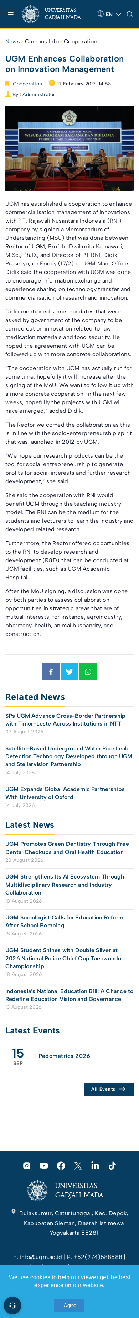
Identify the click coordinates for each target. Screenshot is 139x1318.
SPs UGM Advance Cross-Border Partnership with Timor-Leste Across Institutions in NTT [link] (65, 719)
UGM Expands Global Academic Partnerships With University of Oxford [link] (65, 793)
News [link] (12, 41)
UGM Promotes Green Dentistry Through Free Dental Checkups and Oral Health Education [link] (67, 847)
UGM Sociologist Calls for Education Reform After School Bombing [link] (64, 921)
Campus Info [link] (42, 41)
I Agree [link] (69, 1305)
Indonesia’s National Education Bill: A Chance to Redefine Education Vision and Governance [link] (69, 995)
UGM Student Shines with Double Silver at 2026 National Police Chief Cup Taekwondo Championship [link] (63, 958)
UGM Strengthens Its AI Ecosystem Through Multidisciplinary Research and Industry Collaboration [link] (64, 884)
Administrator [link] (38, 94)
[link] (56, 14)
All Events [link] (103, 1089)
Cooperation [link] (80, 41)
